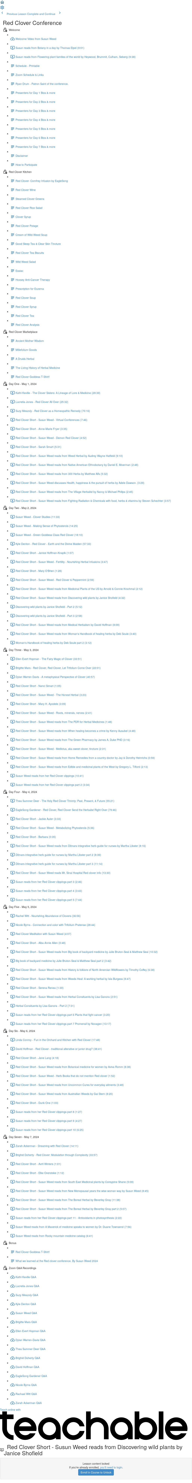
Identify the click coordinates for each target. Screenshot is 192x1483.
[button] (2, 3)
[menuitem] (2, 8)
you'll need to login (111, 1467)
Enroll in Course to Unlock (96, 1472)
